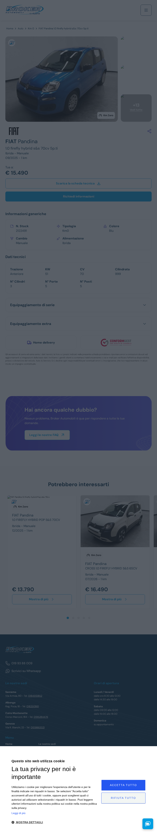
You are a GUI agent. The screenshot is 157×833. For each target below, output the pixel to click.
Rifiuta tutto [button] (123, 797)
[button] (55, 822)
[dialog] (78, 789)
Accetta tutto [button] (123, 785)
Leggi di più (18, 813)
